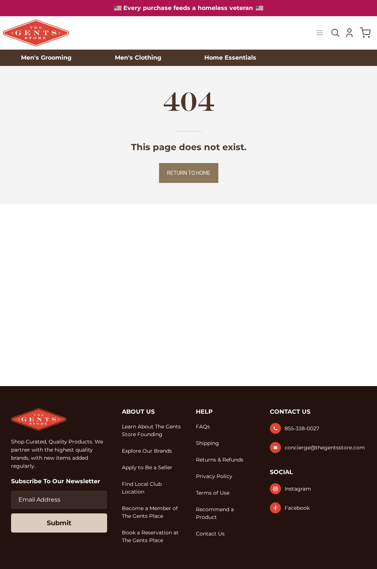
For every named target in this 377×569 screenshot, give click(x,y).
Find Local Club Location (142, 488)
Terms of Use (212, 493)
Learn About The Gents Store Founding (151, 430)
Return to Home (188, 173)
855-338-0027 (302, 428)
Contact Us (210, 533)
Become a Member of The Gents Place (150, 512)
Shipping (207, 443)
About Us (138, 411)
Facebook (297, 508)
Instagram (298, 488)
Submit (59, 523)
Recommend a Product (215, 513)
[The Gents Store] (36, 33)
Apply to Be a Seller (147, 467)
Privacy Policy (214, 476)
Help (204, 411)
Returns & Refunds (219, 459)
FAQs (203, 426)
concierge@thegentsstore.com (325, 447)
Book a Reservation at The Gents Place (150, 536)
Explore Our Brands (147, 451)
